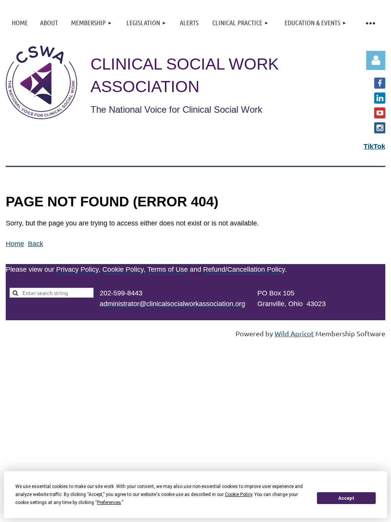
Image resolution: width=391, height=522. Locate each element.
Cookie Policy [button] (238, 494)
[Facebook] (379, 83)
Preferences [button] (109, 502)
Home (15, 244)
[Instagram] (379, 127)
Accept (346, 498)
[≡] (370, 23)
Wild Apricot (294, 333)
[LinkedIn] (379, 98)
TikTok (374, 146)
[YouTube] (379, 112)
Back (35, 244)
